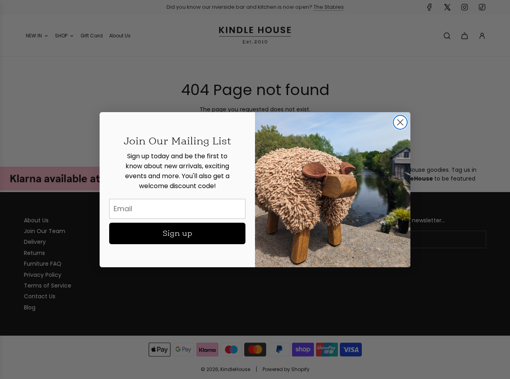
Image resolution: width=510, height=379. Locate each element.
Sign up (177, 233)
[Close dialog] (400, 122)
